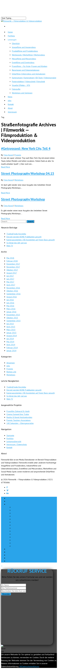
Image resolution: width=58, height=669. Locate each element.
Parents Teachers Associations (18, 420)
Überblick (16, 43)
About (8, 558)
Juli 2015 (10, 323)
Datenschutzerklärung (30, 666)
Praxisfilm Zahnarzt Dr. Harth (18, 411)
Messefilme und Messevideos (24, 58)
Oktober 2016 (12, 291)
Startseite (10, 435)
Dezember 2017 (13, 264)
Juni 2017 (10, 279)
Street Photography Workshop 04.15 (27, 173)
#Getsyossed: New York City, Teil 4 (25, 148)
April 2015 (10, 326)
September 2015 (13, 320)
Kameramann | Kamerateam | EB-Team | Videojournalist (34, 77)
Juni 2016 (10, 303)
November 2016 (13, 288)
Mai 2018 (10, 258)
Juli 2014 (10, 338)
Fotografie (16, 89)
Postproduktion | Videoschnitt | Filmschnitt (28, 81)
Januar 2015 (11, 332)
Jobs (8, 366)
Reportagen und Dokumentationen (25, 70)
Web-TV (9, 246)
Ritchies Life (11, 372)
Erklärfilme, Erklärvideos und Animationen (28, 74)
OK (20, 666)
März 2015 (10, 329)
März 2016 (10, 309)
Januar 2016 (11, 312)
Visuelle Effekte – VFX (21, 85)
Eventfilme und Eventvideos (23, 62)
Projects (18, 155)
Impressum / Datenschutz (16, 444)
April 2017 (10, 285)
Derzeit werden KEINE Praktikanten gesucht (23, 237)
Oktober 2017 (12, 270)
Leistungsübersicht (13, 441)
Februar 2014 (12, 347)
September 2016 (13, 294)
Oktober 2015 (12, 318)
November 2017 (13, 267)
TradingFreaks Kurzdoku (16, 234)
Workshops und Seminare (22, 93)
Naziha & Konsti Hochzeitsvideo (19, 417)
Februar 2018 (12, 261)
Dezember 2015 (13, 315)
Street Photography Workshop (23, 199)
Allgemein (10, 363)
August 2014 (11, 335)
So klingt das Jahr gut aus (16, 243)
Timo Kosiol (8, 155)
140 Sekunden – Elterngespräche (20, 423)
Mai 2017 (10, 282)
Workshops (19, 180)
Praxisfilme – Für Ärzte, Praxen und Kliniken (29, 66)
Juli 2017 (10, 276)
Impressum (12, 112)
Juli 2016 (10, 300)
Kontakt (9, 447)
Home (8, 498)
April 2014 (10, 344)
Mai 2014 (10, 341)
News (8, 549)
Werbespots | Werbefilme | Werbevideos (28, 55)
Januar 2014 (11, 350)
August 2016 (11, 297)
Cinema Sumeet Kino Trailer (17, 414)
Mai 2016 (10, 306)
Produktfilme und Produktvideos (25, 51)
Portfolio (11, 36)
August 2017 (11, 273)
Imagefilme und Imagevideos (24, 47)
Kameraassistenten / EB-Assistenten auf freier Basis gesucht (30, 240)
